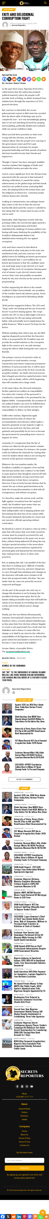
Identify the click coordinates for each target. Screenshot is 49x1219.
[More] (43, 79)
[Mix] (34, 79)
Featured (22, 658)
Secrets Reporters (19, 25)
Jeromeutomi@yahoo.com (18, 651)
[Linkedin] (19, 79)
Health (24, 1119)
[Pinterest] (24, 79)
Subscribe (24, 1168)
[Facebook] (4, 79)
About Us (24, 1135)
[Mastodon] (29, 79)
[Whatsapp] (39, 79)
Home (24, 1131)
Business (24, 1116)
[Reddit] (14, 79)
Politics (24, 1112)
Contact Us (24, 1145)
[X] (9, 79)
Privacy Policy (24, 1138)
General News (24, 1109)
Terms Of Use (24, 1142)
